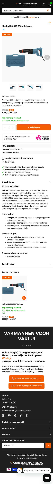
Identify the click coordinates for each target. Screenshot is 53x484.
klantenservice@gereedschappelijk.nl (16, 411)
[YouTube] (9, 415)
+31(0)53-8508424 (9, 407)
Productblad (7, 162)
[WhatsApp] (27, 415)
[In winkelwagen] (24, 298)
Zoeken (48, 10)
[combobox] (26, 10)
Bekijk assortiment (3, 4)
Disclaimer (43, 455)
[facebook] (15, 415)
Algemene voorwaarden (16, 455)
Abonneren (48, 445)
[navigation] (12, 87)
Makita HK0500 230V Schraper (13, 304)
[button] (49, 22)
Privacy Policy (32, 455)
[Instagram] (3, 415)
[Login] (44, 4)
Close (26, 422)
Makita (12, 96)
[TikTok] (21, 415)
